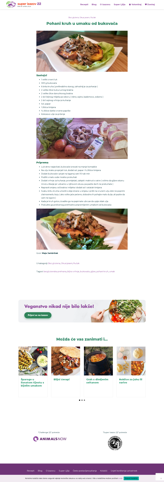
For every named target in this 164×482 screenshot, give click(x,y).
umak (112, 271)
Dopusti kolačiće (131, 478)
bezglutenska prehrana (55, 271)
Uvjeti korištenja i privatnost (124, 471)
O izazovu (105, 4)
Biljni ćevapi (62, 379)
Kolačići (103, 471)
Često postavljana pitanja (85, 471)
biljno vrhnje (73, 271)
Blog (94, 4)
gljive (93, 271)
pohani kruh (102, 271)
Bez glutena (73, 17)
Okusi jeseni (85, 17)
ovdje (120, 478)
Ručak (93, 17)
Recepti (84, 4)
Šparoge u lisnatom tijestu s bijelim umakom (32, 382)
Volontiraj (136, 4)
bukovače (85, 271)
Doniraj (151, 4)
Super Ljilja (119, 4)
